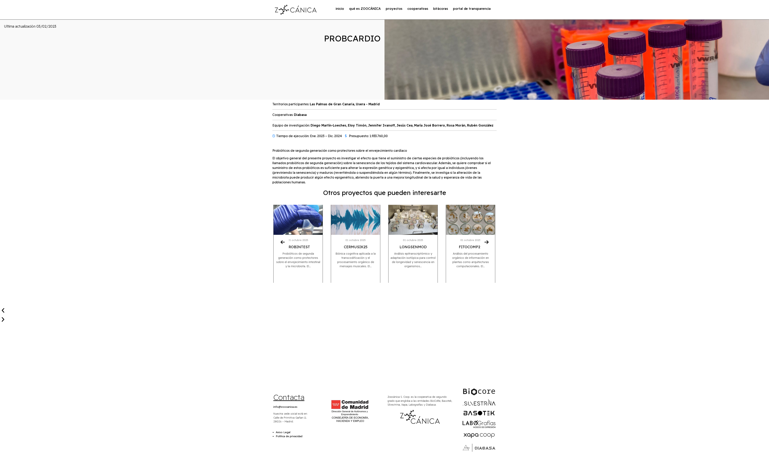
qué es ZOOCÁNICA (365, 9)
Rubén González (480, 125)
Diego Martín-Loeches (328, 125)
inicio (340, 9)
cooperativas (417, 9)
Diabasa (300, 115)
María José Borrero (429, 125)
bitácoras (440, 9)
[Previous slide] (282, 242)
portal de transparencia (472, 9)
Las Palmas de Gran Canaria (332, 104)
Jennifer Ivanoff (381, 125)
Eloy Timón (357, 125)
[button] (384, 310)
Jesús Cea (405, 125)
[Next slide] (486, 242)
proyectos (394, 9)
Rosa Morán (456, 125)
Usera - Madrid (368, 104)
